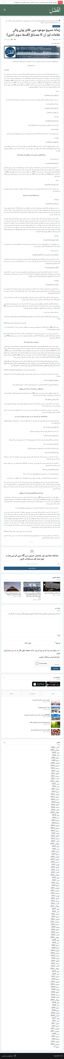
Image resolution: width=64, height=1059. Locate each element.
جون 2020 (55, 940)
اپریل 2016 (55, 1036)
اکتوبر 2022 (55, 867)
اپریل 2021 (55, 914)
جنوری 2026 (55, 766)
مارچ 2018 (55, 1010)
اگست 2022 (55, 872)
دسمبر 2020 (55, 924)
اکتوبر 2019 (55, 961)
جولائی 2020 (54, 937)
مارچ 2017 (55, 1026)
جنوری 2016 (55, 1044)
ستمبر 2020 (55, 932)
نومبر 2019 (55, 958)
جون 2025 (55, 784)
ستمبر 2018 (55, 995)
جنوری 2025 (55, 797)
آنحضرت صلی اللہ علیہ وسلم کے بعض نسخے (40, 730)
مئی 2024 (55, 818)
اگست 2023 (55, 841)
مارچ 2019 (55, 979)
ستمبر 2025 (55, 776)
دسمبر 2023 (55, 831)
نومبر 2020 (55, 927)
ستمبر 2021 (55, 901)
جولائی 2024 (54, 813)
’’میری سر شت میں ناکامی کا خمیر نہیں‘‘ (41, 700)
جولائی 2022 (54, 875)
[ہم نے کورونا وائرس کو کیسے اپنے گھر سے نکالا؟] (55, 725)
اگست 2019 (55, 966)
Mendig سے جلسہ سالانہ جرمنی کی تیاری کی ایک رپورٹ (37, 715)
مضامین (48, 20)
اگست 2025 (55, 779)
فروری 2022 (55, 888)
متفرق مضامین (40, 20)
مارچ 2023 (55, 854)
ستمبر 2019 (55, 964)
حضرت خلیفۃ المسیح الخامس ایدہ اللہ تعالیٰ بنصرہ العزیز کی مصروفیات (13, 594)
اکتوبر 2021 (55, 898)
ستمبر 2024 (55, 807)
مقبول (53, 694)
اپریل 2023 (55, 852)
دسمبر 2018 (55, 987)
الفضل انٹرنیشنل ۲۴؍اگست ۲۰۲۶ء (47, 2)
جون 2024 (55, 815)
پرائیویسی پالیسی (7, 1056)
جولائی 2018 (54, 1000)
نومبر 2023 (55, 833)
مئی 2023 (55, 849)
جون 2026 (55, 753)
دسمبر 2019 (55, 956)
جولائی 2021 (54, 906)
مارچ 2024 (55, 823)
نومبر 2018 (55, 990)
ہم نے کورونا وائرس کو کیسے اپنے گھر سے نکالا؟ (40, 722)
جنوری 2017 (55, 1031)
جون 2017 (55, 1018)
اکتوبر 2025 (55, 773)
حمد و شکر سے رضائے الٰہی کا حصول (52, 593)
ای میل (57, 643)
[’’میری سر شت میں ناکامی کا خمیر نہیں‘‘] (55, 702)
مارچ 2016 (55, 1039)
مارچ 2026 (55, 760)
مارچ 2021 (55, 917)
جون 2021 (55, 909)
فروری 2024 (55, 826)
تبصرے (11, 694)
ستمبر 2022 (55, 870)
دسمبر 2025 (55, 768)
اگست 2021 (55, 904)
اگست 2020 (55, 935)
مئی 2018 (55, 1005)
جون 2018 (55, 1003)
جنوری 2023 (55, 859)
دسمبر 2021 (55, 893)
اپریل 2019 (55, 977)
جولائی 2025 (54, 781)
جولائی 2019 (54, 969)
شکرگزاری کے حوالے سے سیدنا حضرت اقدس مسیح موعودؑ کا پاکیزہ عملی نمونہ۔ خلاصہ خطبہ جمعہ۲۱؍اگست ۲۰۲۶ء (32, 595)
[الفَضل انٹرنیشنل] (55, 10)
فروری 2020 (55, 951)
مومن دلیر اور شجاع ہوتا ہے (44, 708)
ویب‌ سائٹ (27, 643)
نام (58, 635)
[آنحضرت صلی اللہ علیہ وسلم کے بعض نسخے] (55, 732)
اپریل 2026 (55, 758)
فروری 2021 (55, 919)
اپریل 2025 (55, 789)
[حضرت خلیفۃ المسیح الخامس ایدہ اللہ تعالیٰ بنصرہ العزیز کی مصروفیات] (12, 586)
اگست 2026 (55, 747)
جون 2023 (55, 846)
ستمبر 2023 (55, 839)
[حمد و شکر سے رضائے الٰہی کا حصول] (51, 586)
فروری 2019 (55, 982)
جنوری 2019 (55, 984)
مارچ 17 (56, 1047)
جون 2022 (55, 878)
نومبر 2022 (55, 865)
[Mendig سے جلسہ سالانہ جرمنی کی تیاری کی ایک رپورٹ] (55, 717)
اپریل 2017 (55, 1023)
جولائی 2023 (54, 844)
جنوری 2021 (55, 922)
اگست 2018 (55, 997)
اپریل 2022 (55, 883)
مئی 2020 (55, 943)
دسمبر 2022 (55, 862)
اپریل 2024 (55, 820)
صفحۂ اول (55, 20)
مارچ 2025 (55, 792)
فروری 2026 (55, 763)
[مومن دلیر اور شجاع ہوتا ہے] (55, 710)
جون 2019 (55, 971)
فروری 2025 (55, 794)
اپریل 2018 (55, 1008)
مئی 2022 (55, 880)
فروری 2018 (55, 1013)
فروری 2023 (55, 857)
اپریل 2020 (55, 945)
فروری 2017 (55, 1029)
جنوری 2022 (55, 891)
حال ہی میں (32, 694)
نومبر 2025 (55, 771)
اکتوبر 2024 (55, 805)
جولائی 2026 (54, 750)
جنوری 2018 (55, 1016)
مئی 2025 (55, 786)
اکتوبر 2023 (55, 836)
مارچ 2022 (55, 885)
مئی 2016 (55, 1034)
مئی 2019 (55, 974)
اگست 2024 (55, 810)
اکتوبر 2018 (55, 992)
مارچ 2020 (55, 948)
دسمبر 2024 (55, 800)
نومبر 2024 (55, 802)
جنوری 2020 (55, 953)
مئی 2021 (55, 911)
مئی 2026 (55, 755)
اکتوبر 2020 (55, 930)
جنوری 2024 (55, 828)
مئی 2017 (55, 1021)
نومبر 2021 (55, 896)
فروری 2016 (55, 1042)
